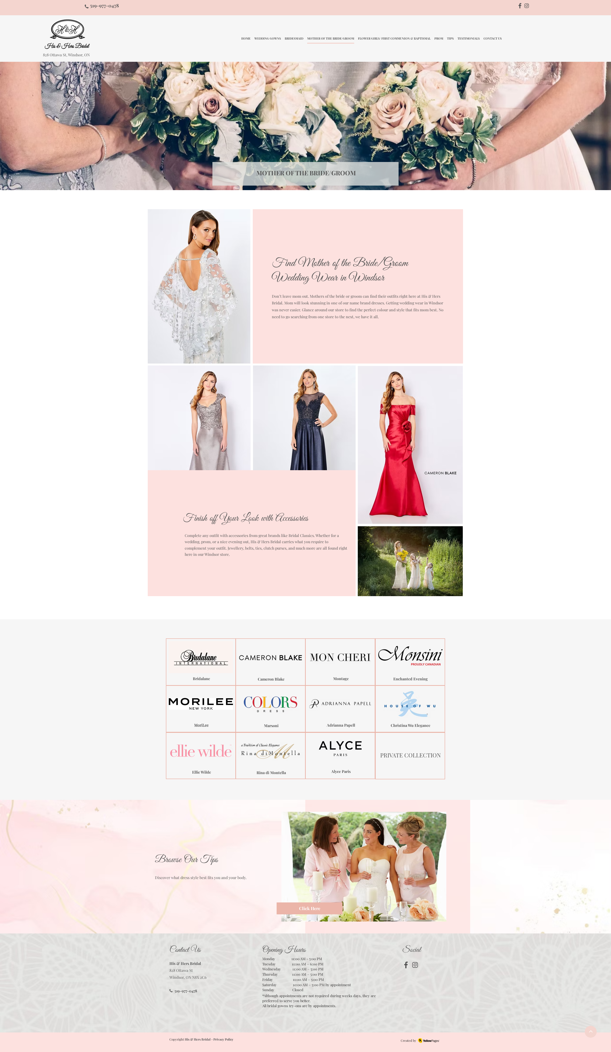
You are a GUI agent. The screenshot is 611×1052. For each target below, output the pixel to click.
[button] (199, 417)
